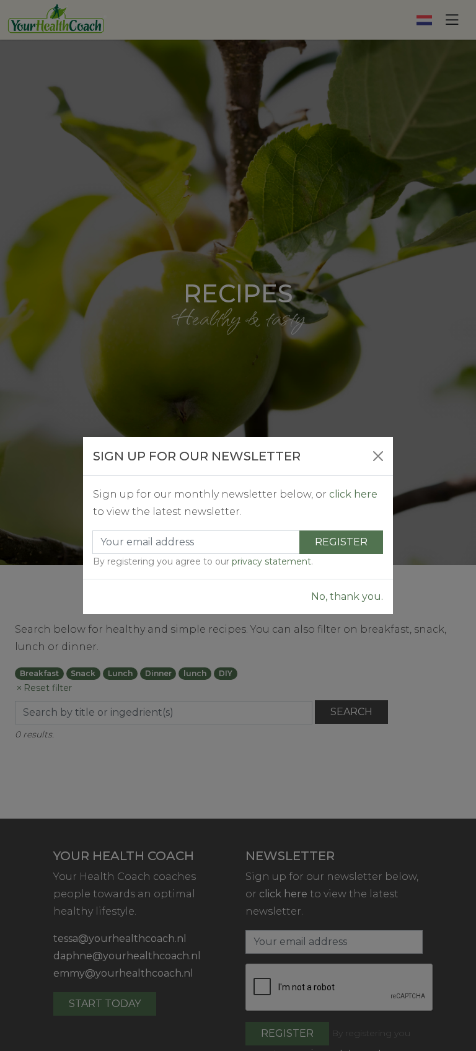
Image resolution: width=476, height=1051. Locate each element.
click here (353, 494)
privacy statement (271, 561)
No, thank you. (347, 596)
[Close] (378, 456)
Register (341, 542)
